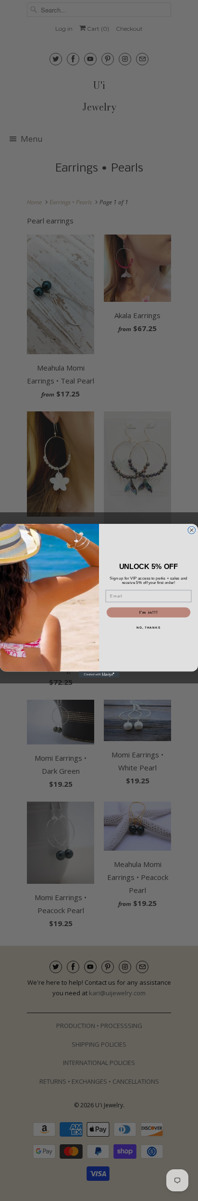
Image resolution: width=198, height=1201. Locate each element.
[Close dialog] (192, 530)
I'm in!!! (148, 612)
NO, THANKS (148, 627)
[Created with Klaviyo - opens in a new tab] (99, 674)
